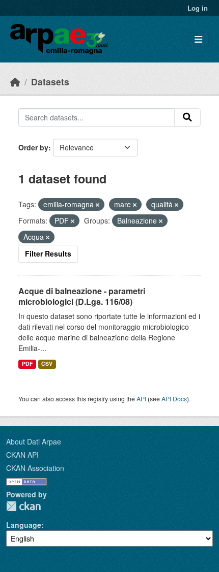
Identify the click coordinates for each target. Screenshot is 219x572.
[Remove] (97, 205)
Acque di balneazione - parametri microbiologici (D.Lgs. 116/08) (81, 296)
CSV (46, 363)
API (141, 398)
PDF (27, 363)
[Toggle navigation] (198, 39)
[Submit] (187, 117)
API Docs (174, 398)
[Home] (15, 81)
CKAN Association (35, 468)
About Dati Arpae (33, 441)
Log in (197, 8)
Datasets (50, 81)
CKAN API (22, 455)
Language (23, 525)
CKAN (23, 506)
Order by (33, 147)
